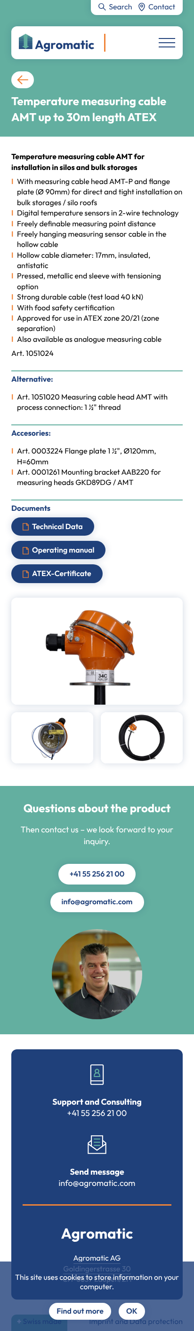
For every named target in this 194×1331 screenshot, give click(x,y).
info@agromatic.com (97, 902)
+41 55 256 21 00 (97, 874)
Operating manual (63, 550)
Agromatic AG (97, 1258)
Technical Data (57, 526)
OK (131, 1311)
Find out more (80, 1311)
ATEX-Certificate (61, 573)
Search (120, 6)
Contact (161, 6)
